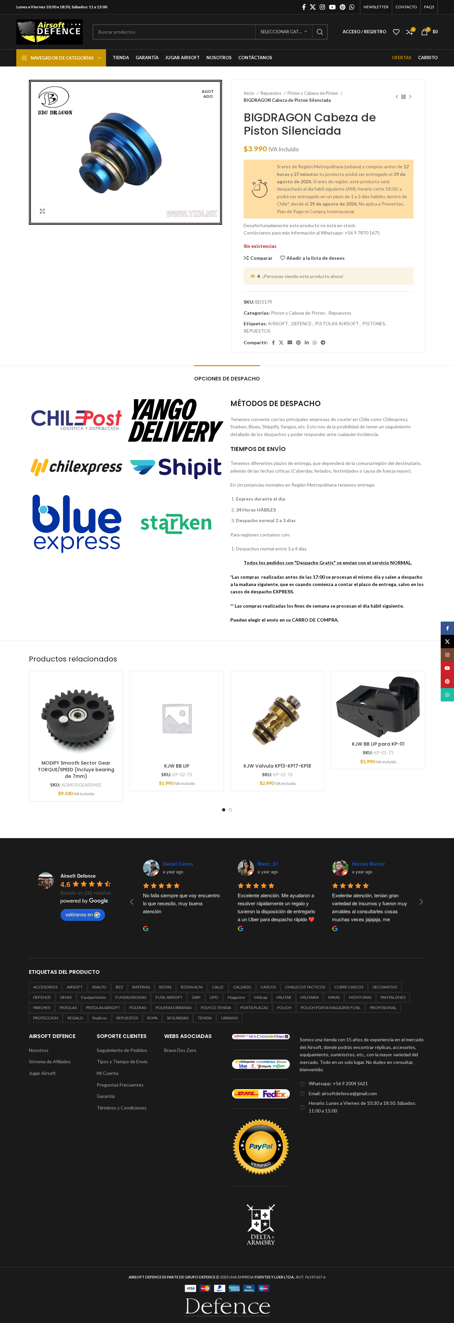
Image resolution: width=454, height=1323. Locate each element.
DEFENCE (301, 323)
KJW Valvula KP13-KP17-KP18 (277, 766)
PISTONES (373, 323)
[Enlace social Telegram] (323, 342)
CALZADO (242, 986)
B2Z (119, 986)
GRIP (196, 997)
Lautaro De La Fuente (376, 863)
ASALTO (99, 986)
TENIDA (205, 1017)
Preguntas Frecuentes (120, 1085)
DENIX (66, 997)
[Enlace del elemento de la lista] (362, 1083)
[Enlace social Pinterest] (342, 7)
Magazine (236, 997)
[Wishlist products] (396, 32)
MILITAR (284, 997)
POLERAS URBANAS (173, 1007)
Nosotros (39, 1050)
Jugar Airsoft (42, 1073)
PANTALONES (393, 997)
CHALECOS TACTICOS (305, 986)
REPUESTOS (257, 331)
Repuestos (271, 93)
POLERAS (137, 1007)
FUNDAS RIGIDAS (130, 997)
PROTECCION (45, 1017)
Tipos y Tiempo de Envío (122, 1061)
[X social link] (313, 7)
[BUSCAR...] (320, 32)
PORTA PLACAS (254, 1007)
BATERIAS (141, 986)
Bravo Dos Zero (180, 1050)
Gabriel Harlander (182, 863)
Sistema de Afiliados (50, 1061)
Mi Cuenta (107, 1073)
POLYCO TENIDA (216, 1007)
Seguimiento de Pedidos (122, 1050)
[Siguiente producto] (410, 96)
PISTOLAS (68, 1007)
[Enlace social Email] (289, 342)
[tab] (227, 375)
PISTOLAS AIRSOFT (337, 323)
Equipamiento (93, 997)
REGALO (75, 1017)
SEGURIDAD (177, 1017)
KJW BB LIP (176, 766)
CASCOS (268, 986)
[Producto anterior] (397, 96)
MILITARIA (309, 997)
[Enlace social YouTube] (332, 7)
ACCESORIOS (45, 986)
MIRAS (334, 997)
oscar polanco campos (283, 863)
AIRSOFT (278, 323)
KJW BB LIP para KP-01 (378, 744)
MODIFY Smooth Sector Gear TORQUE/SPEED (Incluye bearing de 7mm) (76, 769)
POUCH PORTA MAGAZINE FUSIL (331, 1007)
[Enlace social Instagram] (322, 7)
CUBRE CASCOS (348, 986)
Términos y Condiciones (122, 1107)
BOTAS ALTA (192, 986)
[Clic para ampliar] (42, 211)
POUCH (284, 1007)
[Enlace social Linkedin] (307, 342)
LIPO (214, 997)
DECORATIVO (385, 986)
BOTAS (165, 986)
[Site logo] (49, 31)
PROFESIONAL (383, 1007)
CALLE (218, 986)
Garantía (106, 1096)
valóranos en (79, 914)
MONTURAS (360, 997)
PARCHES (41, 1007)
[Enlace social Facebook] (304, 7)
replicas (99, 1017)
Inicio (249, 93)
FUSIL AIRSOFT (169, 997)
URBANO (229, 1017)
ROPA (152, 1017)
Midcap (260, 997)
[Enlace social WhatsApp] (352, 7)
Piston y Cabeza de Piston (313, 93)
